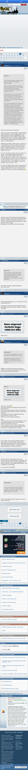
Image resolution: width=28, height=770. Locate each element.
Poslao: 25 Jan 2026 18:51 (10, 376)
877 (1, 60)
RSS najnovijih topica (7, 681)
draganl (3, 472)
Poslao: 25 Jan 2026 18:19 (16, 342)
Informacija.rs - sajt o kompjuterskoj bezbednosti (12, 591)
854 (12, 55)
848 (20, 53)
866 (20, 57)
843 (6, 53)
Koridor (3, 209)
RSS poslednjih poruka (7, 685)
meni (7, 1)
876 (18, 526)
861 (6, 57)
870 (6, 58)
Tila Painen (7, 342)
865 (18, 57)
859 (1, 57)
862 (9, 57)
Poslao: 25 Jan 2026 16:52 (11, 209)
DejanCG (3, 451)
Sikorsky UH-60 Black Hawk (8, 559)
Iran (21, 47)
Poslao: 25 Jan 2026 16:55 (14, 260)
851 (4, 55)
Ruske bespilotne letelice (7, 577)
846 (14, 53)
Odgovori (5, 521)
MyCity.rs (19, 736)
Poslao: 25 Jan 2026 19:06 (12, 451)
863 (12, 57)
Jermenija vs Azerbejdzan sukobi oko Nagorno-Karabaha (14, 673)
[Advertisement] (14, 31)
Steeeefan (6, 65)
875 (20, 58)
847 (17, 53)
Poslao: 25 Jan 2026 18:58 (9, 433)
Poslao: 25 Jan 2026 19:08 (11, 472)
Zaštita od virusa (19, 738)
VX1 (2, 313)
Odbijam (24, 767)
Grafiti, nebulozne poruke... (8, 609)
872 (12, 58)
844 (9, 53)
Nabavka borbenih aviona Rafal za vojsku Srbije (12, 627)
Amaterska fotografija (7, 595)
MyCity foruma (4, 762)
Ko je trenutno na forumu (7, 695)
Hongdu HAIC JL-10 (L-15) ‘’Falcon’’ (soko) (11, 580)
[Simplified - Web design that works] (20, 748)
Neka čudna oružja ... (7, 573)
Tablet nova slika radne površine (9, 598)
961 (4, 60)
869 (4, 58)
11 (26, 212)
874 (18, 58)
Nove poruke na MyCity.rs (7, 585)
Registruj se (5, 206)
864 (15, 57)
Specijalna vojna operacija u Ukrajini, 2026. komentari (13, 562)
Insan (2, 376)
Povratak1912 (4, 260)
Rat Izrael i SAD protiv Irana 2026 (9, 619)
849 (23, 53)
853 (9, 55)
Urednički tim (20, 732)
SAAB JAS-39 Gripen (7, 566)
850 (1, 55)
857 (20, 55)
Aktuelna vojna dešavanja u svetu (13, 47)
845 (12, 53)
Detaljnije (10, 701)
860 (4, 57)
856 (18, 55)
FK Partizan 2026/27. (6, 605)
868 (1, 58)
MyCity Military (3, 47)
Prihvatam (18, 767)
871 (9, 58)
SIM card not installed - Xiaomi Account (10, 588)
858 (23, 55)
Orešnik (4, 630)
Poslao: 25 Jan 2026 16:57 (15, 294)
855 (15, 55)
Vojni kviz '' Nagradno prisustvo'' (9, 570)
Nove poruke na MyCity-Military (8, 556)
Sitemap (14, 732)
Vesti (16, 736)
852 (6, 55)
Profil (3, 258)
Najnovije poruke (8, 732)
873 (15, 58)
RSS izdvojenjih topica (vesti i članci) (10, 688)
